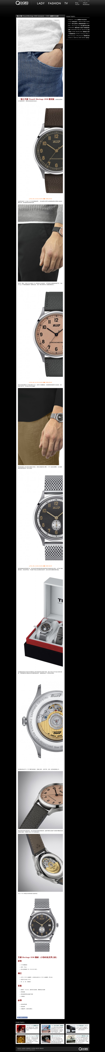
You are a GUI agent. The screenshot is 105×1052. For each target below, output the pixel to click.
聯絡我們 (42, 1048)
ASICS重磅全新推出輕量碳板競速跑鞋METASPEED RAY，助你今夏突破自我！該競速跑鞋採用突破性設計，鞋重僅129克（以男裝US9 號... (57, 1030)
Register (85, 0)
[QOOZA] (22, 5)
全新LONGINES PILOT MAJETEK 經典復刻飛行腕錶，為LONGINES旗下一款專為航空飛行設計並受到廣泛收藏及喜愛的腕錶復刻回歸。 (57, 1040)
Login (88, 0)
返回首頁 (19, 1048)
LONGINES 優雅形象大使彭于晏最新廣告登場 (80, 27)
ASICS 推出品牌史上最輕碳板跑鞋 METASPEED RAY (82, 23)
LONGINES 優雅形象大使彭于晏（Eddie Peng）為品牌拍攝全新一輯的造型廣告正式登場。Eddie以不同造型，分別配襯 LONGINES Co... (82, 1040)
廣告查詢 (37, 1048)
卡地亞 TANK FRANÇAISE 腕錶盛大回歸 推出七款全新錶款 (84, 31)
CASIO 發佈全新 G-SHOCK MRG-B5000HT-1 (80, 21)
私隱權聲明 (28, 1048)
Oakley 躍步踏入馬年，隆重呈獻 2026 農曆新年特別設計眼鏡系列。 (32, 1028)
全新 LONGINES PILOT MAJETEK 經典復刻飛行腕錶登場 (84, 29)
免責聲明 (23, 1048)
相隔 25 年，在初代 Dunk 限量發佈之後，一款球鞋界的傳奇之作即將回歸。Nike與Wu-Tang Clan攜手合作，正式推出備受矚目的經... (32, 1040)
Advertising (80, 0)
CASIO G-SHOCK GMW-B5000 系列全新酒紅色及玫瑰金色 (84, 37)
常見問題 (33, 1048)
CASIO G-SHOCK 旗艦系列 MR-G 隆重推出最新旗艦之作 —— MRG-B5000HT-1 (82, 1028)
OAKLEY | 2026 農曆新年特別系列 (77, 19)
